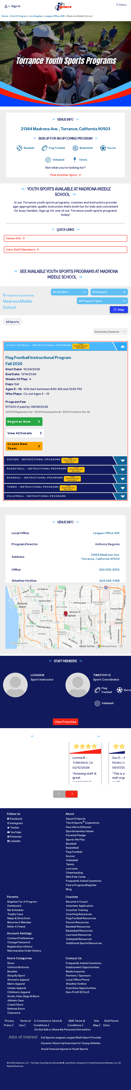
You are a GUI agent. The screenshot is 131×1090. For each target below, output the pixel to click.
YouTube (15, 832)
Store (10, 963)
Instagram (16, 823)
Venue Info (13, 238)
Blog (69, 889)
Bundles (12, 971)
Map (121, 310)
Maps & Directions (18, 918)
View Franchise (65, 722)
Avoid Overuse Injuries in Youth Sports (64, 1049)
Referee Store (16, 1008)
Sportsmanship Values (80, 831)
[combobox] (78, 300)
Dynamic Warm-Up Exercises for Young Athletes (70, 1043)
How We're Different (78, 827)
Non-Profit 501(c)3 (77, 992)
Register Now (19, 421)
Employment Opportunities (82, 967)
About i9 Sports (75, 818)
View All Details (19, 433)
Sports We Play (75, 839)
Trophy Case (15, 914)
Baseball (71, 843)
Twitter (14, 827)
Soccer (70, 856)
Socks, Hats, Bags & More (23, 996)
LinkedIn (15, 841)
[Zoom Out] (10, 594)
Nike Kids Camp (75, 876)
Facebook (16, 818)
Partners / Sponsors (78, 975)
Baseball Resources (78, 926)
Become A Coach (77, 901)
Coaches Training (77, 910)
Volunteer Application (79, 905)
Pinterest (15, 836)
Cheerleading (74, 872)
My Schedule (15, 910)
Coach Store (15, 1004)
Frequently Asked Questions (83, 880)
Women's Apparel (18, 979)
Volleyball (72, 860)
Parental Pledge (76, 835)
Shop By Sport (16, 975)
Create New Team (17, 446)
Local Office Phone (77, 979)
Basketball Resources (79, 930)
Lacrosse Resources (78, 934)
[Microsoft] (107, 646)
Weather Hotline (76, 983)
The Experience (82, 822)
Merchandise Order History (24, 950)
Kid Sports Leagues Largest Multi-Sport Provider (71, 1037)
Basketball (72, 847)
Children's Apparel (18, 992)
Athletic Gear (15, 1000)
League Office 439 (55, 16)
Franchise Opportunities (81, 988)
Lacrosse (71, 868)
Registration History (19, 946)
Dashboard (14, 905)
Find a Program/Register (81, 885)
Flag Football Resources (81, 918)
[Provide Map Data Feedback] (121, 646)
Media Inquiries (75, 971)
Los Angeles (35, 16)
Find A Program (18, 16)
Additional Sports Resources (84, 943)
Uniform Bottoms (18, 967)
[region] (65, 617)
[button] (26, 433)
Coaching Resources (79, 914)
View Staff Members (20, 249)
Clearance (13, 1012)
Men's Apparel (16, 983)
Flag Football (74, 851)
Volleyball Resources (79, 939)
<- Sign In (13, 6)
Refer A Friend (16, 926)
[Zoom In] (10, 588)
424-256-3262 (109, 569)
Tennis (70, 864)
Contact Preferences (20, 938)
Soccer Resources (77, 922)
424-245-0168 (109, 581)
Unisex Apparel (16, 988)
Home (5, 16)
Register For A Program (22, 901)
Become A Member (19, 922)
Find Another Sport (63, 175)
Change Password (18, 942)
